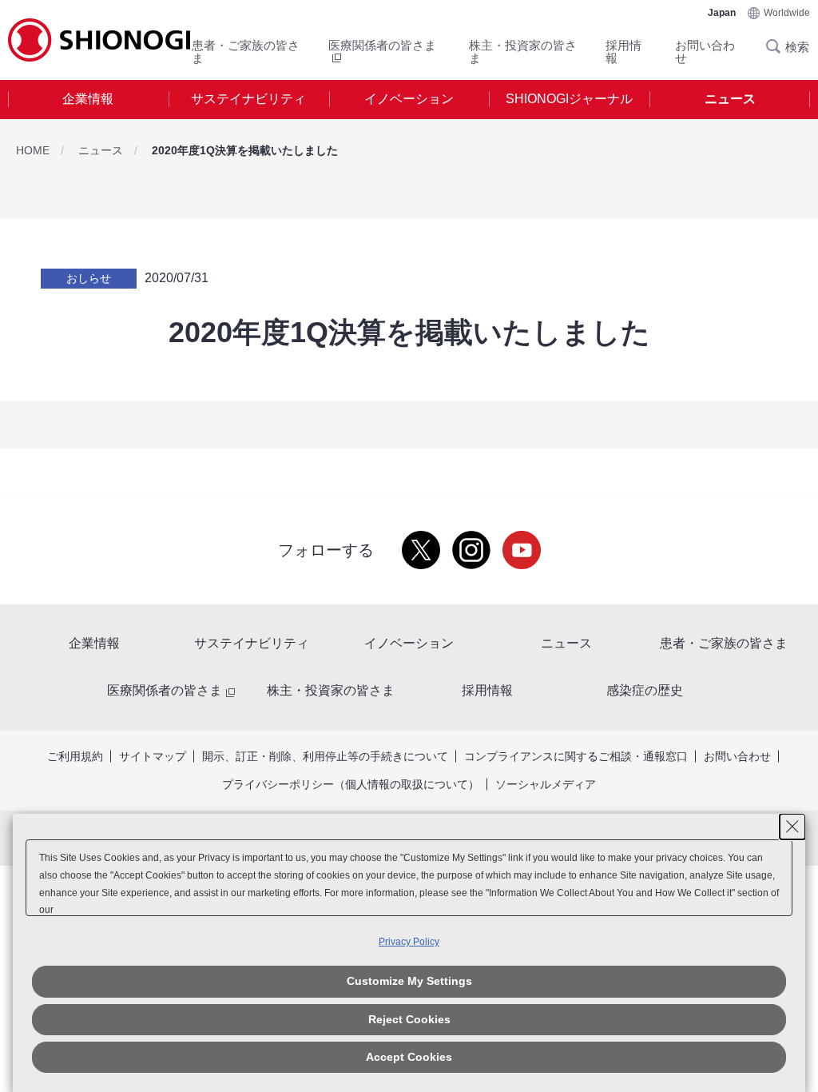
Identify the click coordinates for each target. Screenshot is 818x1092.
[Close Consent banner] (792, 826)
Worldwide (787, 12)
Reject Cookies (409, 1019)
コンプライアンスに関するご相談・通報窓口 (576, 756)
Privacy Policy (409, 941)
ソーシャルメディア (545, 784)
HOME (33, 150)
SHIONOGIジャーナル (569, 99)
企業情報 (87, 99)
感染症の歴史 (644, 690)
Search (778, 46)
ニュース (730, 99)
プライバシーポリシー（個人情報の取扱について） (350, 784)
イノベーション (409, 99)
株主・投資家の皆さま (523, 51)
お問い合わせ (705, 51)
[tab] (88, 99)
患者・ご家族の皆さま (246, 51)
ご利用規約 (75, 756)
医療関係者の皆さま (164, 690)
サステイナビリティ (248, 99)
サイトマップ (152, 756)
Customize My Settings (409, 980)
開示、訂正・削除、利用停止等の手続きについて (325, 756)
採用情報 (623, 51)
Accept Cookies (409, 1056)
